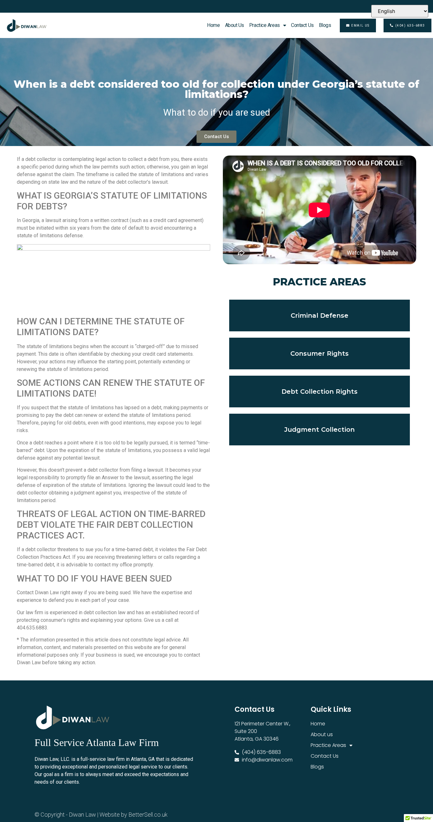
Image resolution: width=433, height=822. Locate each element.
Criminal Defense (319, 315)
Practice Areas (264, 25)
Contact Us (302, 25)
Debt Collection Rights (319, 391)
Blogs (325, 25)
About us (234, 25)
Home (213, 25)
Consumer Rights (319, 353)
